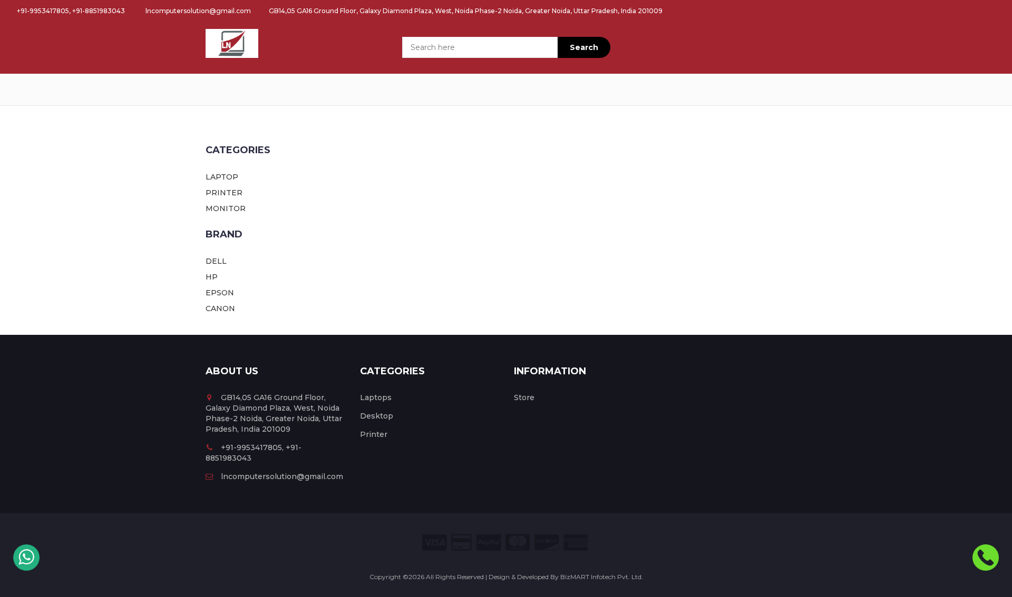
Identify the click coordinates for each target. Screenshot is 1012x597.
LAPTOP (222, 177)
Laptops (376, 397)
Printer (373, 434)
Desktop (376, 416)
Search (584, 47)
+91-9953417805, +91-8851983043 (70, 11)
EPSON (220, 292)
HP (212, 277)
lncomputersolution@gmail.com (197, 11)
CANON (220, 308)
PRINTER (224, 192)
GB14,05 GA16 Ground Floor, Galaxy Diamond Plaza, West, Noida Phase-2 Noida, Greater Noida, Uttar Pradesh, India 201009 (465, 11)
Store (524, 397)
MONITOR (226, 208)
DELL (216, 261)
